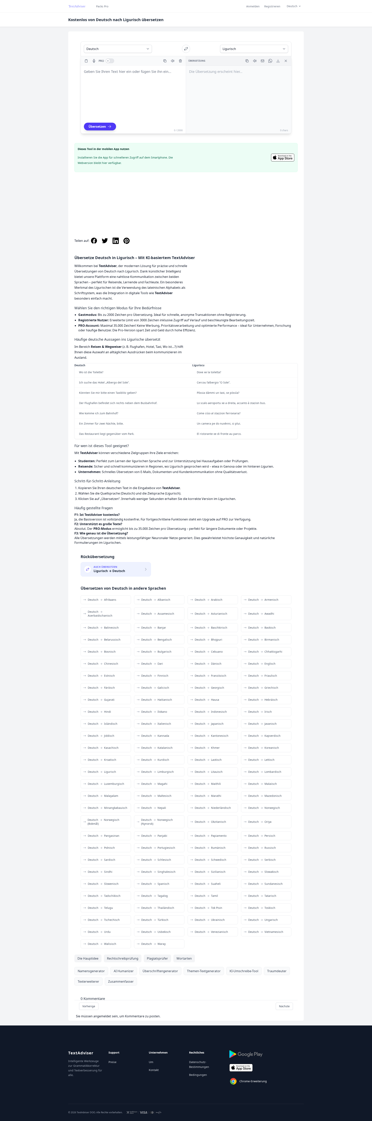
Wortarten (184, 958)
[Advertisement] (186, 201)
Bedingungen (198, 1075)
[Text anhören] (173, 61)
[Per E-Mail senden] (262, 61)
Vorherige (88, 1006)
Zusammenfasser (121, 981)
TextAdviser (80, 1053)
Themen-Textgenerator (204, 971)
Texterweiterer (88, 981)
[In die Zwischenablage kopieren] (165, 61)
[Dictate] (94, 61)
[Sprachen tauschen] (186, 49)
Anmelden (253, 6)
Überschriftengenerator (160, 971)
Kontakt (154, 1070)
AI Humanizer (124, 971)
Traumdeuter (277, 971)
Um (151, 1062)
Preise (112, 1062)
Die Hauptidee (88, 958)
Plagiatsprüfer (157, 958)
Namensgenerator (91, 971)
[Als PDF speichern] (278, 61)
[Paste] (86, 61)
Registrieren (272, 6)
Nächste (284, 1006)
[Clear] (180, 61)
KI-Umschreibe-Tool (244, 971)
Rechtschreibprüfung (122, 958)
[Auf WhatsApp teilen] (270, 61)
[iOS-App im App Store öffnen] (282, 157)
